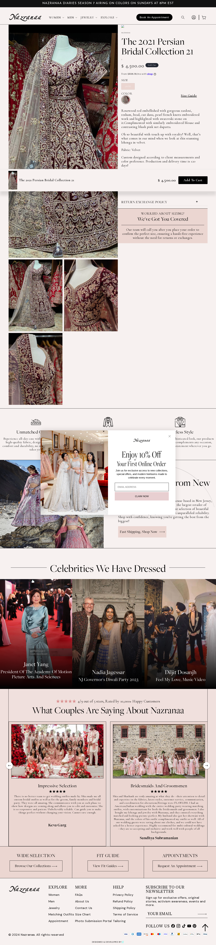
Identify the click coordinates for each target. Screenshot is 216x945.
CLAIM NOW (142, 496)
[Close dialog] (169, 436)
